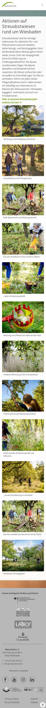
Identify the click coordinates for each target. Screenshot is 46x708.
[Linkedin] (32, 679)
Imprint (34, 699)
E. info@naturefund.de (12, 664)
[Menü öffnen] (42, 5)
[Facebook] (5, 679)
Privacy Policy (12, 699)
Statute (34, 702)
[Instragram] (23, 679)
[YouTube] (14, 679)
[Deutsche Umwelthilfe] (23, 640)
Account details (11, 702)
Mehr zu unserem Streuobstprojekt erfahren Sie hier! (19, 101)
